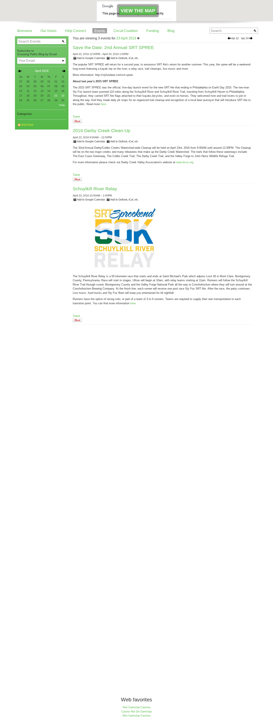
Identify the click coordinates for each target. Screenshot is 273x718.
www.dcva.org (184, 162)
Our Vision (49, 31)
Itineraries (24, 31)
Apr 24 (245, 38)
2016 (45, 70)
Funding (152, 31)
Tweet (76, 116)
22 (55, 95)
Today (62, 105)
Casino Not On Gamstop (136, 711)
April (38, 70)
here (103, 104)
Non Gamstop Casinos (137, 707)
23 (62, 95)
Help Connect (75, 31)
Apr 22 (235, 38)
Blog (170, 31)
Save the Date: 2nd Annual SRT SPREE (113, 47)
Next (64, 71)
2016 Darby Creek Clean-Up (101, 130)
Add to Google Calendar (91, 58)
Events (99, 31)
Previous (19, 71)
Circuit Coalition (125, 31)
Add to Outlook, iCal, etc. (124, 58)
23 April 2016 (126, 38)
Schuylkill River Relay (95, 188)
